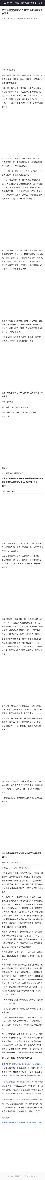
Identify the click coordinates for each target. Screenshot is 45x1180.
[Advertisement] (22, 43)
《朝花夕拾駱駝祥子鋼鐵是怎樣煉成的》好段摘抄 (22, 1082)
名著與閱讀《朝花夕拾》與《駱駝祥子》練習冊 (21, 1064)
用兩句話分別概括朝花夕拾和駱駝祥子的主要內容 (22, 1099)
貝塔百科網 (7, 3)
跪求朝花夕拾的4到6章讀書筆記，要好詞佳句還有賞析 (22, 1122)
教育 (17, 3)
